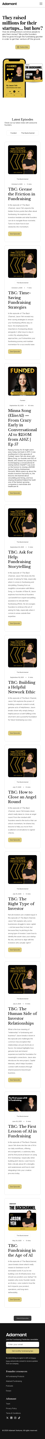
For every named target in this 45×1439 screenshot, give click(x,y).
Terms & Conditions (13, 1413)
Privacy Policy (11, 1408)
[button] (40, 3)
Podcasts (9, 1386)
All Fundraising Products (15, 1376)
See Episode (15, 234)
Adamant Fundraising (14, 1381)
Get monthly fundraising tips (22, 1351)
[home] (9, 3)
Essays (8, 1391)
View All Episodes (22, 1318)
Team (8, 1404)
